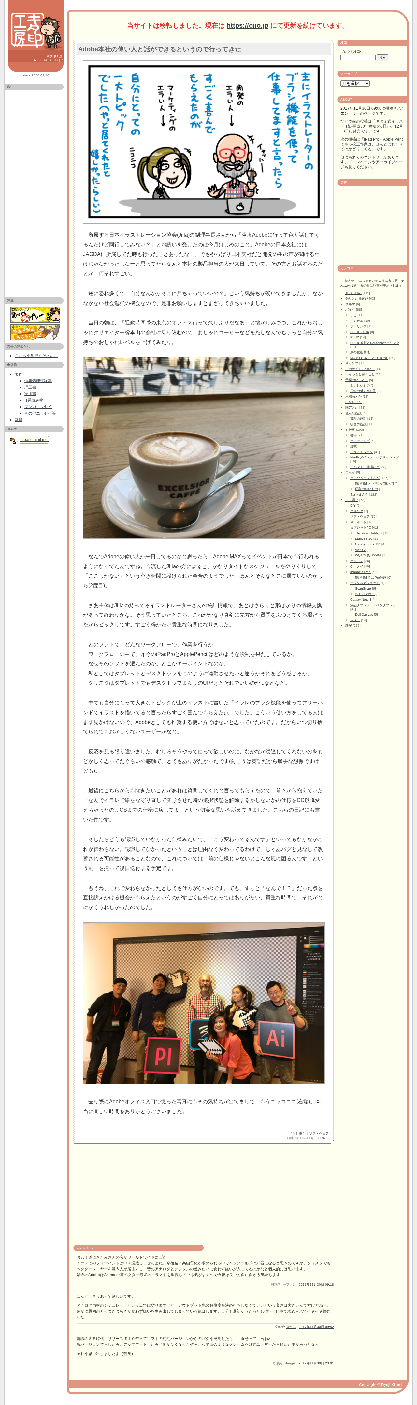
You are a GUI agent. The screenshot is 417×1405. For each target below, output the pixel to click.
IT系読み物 (33, 400)
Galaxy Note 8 (361, 599)
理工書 (30, 387)
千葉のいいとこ (356, 380)
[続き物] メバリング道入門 (374, 483)
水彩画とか (353, 396)
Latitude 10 (363, 538)
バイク (350, 309)
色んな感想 (353, 413)
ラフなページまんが (365, 478)
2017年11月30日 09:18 (316, 1284)
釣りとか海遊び (356, 298)
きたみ (291, 1327)
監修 (18, 419)
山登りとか (353, 402)
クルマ (350, 304)
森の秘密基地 (360, 352)
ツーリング (358, 326)
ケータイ (356, 566)
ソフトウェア (319, 1133)
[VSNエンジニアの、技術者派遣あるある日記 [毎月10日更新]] (36, 332)
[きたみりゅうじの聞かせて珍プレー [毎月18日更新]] (36, 315)
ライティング (360, 441)
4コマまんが (359, 494)
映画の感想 (358, 424)
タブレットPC (360, 527)
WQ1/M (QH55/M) (368, 555)
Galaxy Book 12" (368, 544)
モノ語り (351, 500)
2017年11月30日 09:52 (316, 1327)
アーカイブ (348, 73)
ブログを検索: (350, 52)
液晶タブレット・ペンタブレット (374, 605)
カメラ (355, 620)
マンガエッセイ (38, 406)
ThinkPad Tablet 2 (368, 533)
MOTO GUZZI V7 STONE (369, 358)
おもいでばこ (365, 594)
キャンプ (351, 363)
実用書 (30, 393)
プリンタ (356, 511)
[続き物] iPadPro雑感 (370, 577)
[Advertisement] (34, 191)
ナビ (353, 315)
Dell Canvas (364, 614)
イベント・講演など (365, 467)
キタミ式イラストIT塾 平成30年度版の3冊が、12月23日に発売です (371, 126)
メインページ (360, 162)
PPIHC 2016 (359, 332)
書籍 (353, 435)
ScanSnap (363, 588)
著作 (18, 374)
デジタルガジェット (365, 583)
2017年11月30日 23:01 (316, 1363)
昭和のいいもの (366, 489)
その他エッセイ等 (40, 413)
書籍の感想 (358, 418)
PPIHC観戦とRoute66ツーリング (374, 343)
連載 (353, 446)
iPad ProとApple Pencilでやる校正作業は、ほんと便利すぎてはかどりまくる (373, 144)
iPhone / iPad (360, 572)
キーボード (358, 522)
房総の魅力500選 (363, 391)
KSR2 (354, 337)
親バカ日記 (353, 293)
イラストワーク (361, 452)
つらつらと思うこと (360, 374)
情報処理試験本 (38, 380)
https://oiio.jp (247, 25)
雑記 (348, 625)
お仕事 (297, 1133)
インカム (356, 320)
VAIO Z (360, 550)
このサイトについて (360, 369)
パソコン (356, 561)
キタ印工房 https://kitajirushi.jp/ (48, 58)
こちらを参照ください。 (36, 355)
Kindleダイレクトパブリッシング (374, 457)
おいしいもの (360, 385)
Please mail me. (34, 439)
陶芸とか (351, 407)
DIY (353, 505)
